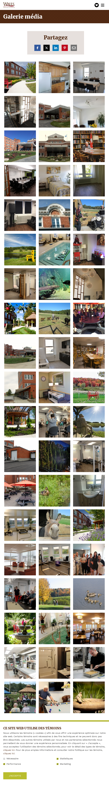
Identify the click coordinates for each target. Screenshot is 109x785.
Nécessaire (12, 758)
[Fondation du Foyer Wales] (8, 5)
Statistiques (66, 758)
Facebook (37, 48)
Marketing (65, 764)
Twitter (46, 48)
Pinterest (65, 48)
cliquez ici (8, 750)
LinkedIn (56, 48)
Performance (14, 764)
